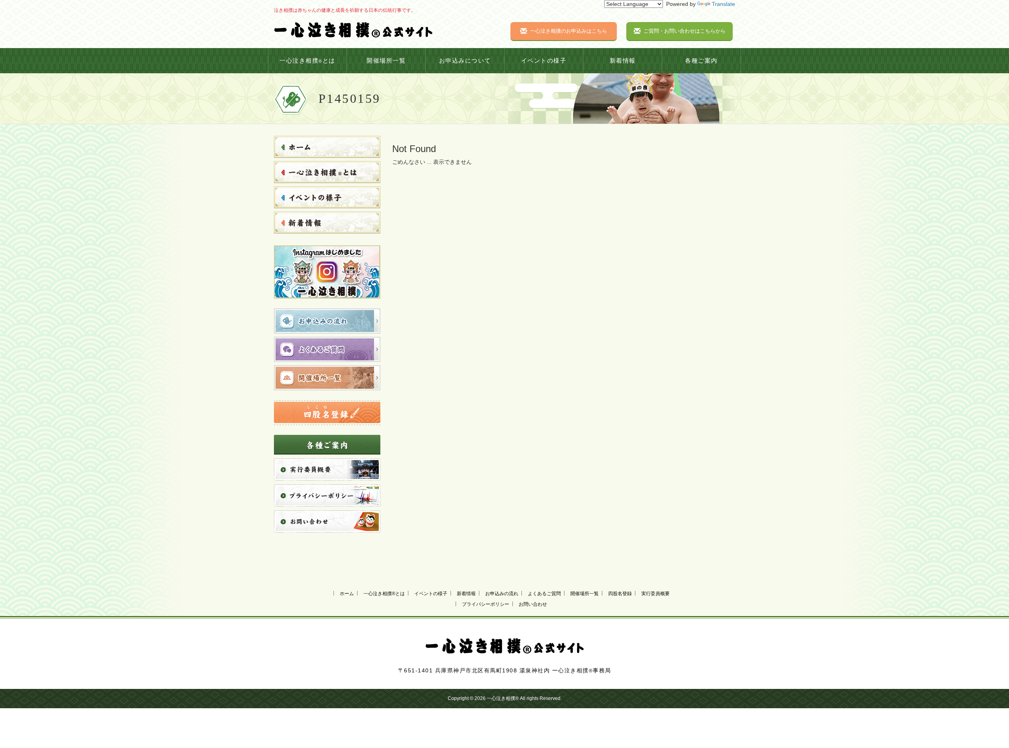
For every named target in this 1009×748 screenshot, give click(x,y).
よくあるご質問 (544, 593)
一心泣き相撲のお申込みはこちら (568, 31)
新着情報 (623, 61)
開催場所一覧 (386, 61)
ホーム (347, 593)
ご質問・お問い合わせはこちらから (685, 31)
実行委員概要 (655, 593)
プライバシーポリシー (485, 604)
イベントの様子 (544, 61)
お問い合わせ (533, 604)
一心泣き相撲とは (307, 61)
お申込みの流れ (501, 593)
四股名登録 (620, 593)
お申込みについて (465, 61)
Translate (723, 4)
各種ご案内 (701, 61)
